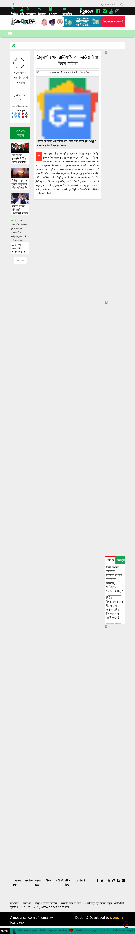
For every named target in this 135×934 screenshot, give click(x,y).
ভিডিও (14, 14)
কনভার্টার (67, 14)
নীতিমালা (50, 880)
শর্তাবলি (59, 880)
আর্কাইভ (31, 14)
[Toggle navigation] (10, 34)
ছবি (22, 14)
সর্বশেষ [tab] (111, 560)
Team (53, 14)
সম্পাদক (29, 880)
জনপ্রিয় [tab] (121, 560)
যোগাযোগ (80, 880)
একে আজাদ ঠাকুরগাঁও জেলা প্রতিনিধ (20, 77)
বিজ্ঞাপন (42, 14)
